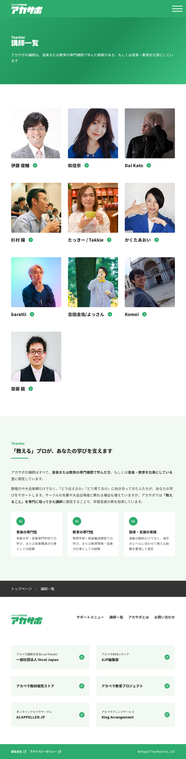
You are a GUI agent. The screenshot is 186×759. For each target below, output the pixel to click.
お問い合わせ (164, 616)
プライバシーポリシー (43, 751)
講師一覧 (116, 616)
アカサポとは (138, 616)
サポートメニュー (90, 616)
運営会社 (16, 751)
